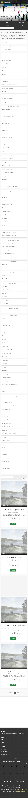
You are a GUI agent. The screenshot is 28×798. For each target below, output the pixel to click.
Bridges (4, 335)
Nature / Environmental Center (9, 433)
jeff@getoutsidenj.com (14, 758)
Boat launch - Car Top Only (8, 419)
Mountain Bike (5, 81)
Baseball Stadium (6, 165)
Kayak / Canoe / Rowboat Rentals (9, 246)
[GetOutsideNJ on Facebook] (4, 781)
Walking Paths (5, 356)
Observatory (5, 179)
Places (2, 748)
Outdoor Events (4, 751)
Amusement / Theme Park (7, 158)
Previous (11, 692)
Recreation (4, 225)
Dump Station (5, 123)
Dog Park (4, 197)
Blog (2, 743)
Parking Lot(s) (5, 461)
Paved (3, 391)
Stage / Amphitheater (6, 468)
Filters (5, 42)
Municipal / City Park (7, 211)
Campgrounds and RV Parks (14, 106)
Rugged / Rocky (5, 346)
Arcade (4, 162)
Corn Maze (4, 293)
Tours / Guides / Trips (14, 308)
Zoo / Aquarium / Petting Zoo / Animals (10, 186)
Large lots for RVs (6, 113)
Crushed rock (5, 381)
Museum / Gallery (6, 176)
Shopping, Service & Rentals (14, 240)
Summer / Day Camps (7, 183)
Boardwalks (4, 332)
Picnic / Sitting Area (6, 440)
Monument (4, 454)
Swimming (4, 102)
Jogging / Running (6, 77)
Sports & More (13, 272)
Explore (2, 752)
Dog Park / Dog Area (6, 423)
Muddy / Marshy (6, 342)
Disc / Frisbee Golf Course (7, 426)
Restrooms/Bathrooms (7, 409)
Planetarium (5, 465)
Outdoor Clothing (6, 250)
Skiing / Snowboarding (7, 95)
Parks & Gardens (14, 191)
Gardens (4, 430)
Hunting (4, 74)
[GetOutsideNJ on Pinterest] (11, 781)
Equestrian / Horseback (7, 63)
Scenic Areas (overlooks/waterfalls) (9, 235)
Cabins (3, 151)
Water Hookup (5, 130)
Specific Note (5, 374)
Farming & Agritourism (14, 283)
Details (13, 523)
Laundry (4, 140)
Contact (2, 742)
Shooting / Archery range (7, 451)
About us (3, 739)
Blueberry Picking (6, 289)
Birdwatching (5, 56)
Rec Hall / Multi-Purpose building (9, 147)
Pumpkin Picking (5, 303)
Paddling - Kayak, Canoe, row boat (9, 84)
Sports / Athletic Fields (7, 402)
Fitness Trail (4, 339)
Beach (3, 412)
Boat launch (5, 416)
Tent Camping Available (7, 120)
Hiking (4, 70)
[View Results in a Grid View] (26, 479)
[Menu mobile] (26, 2)
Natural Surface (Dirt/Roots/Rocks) (9, 384)
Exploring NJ (20, 789)
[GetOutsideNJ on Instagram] (20, 781)
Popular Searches (14, 46)
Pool (3, 144)
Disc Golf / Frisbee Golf (7, 60)
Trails (3, 318)
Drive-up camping (6, 109)
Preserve (4, 221)
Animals (4, 437)
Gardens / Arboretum (7, 204)
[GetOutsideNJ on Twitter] (8, 781)
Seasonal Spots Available (7, 116)
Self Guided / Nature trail (7, 349)
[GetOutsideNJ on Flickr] (14, 781)
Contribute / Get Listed (5, 741)
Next (18, 692)
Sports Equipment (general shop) (9, 253)
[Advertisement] (14, 586)
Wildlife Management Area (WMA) (9, 232)
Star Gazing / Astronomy (7, 98)
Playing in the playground (7, 88)
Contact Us (11, 787)
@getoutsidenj (16, 761)
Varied (4, 367)
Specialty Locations (13, 261)
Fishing (4, 67)
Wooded (4, 370)
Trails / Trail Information (14, 315)
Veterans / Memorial (6, 228)
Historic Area (5, 207)
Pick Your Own (5, 300)
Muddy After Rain (6, 388)
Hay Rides (4, 296)
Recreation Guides (4, 754)
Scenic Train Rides (6, 311)
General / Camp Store (7, 137)
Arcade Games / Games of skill (8, 405)
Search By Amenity (13, 396)
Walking (4, 91)
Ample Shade (5, 360)
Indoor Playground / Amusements (9, 172)
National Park (5, 214)
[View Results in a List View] (23, 479)
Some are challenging (6, 353)
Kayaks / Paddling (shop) (7, 243)
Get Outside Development (18, 791)
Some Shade (5, 363)
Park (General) (5, 218)
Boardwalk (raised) (6, 377)
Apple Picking (5, 286)
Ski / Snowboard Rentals (7, 257)
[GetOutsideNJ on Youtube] (17, 781)
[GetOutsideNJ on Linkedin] (23, 781)
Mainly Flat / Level (6, 325)
